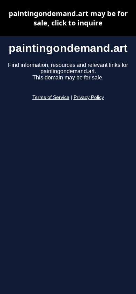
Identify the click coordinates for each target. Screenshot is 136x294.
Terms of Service (50, 97)
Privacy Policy (89, 97)
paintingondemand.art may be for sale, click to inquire (68, 18)
